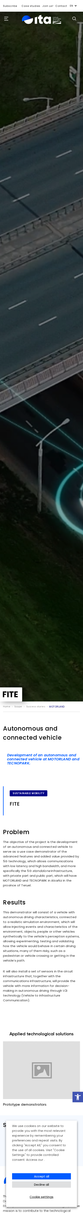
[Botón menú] (5, 19)
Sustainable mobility (28, 793)
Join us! (47, 6)
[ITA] (41, 24)
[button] (78, 1097)
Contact (61, 6)
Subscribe (10, 6)
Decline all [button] (41, 1184)
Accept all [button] (41, 1176)
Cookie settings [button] (41, 1197)
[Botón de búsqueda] (74, 18)
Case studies (31, 6)
